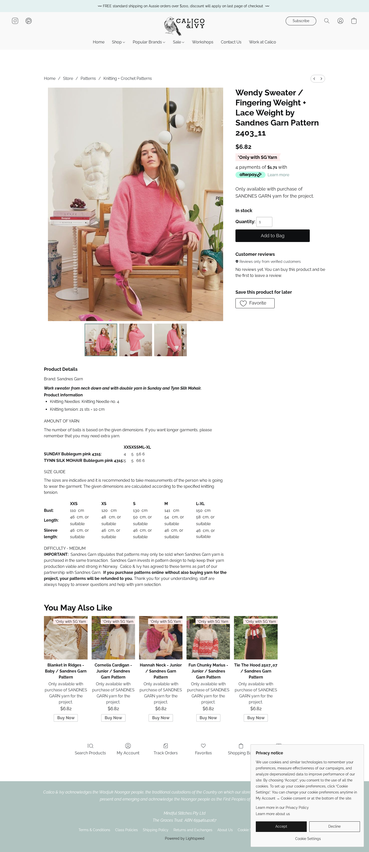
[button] (184, 26)
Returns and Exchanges (192, 830)
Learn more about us (273, 814)
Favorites (203, 753)
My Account (128, 753)
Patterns (88, 78)
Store (68, 78)
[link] (308, 837)
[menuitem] (314, 78)
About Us (225, 830)
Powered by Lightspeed (184, 838)
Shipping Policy (155, 830)
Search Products (90, 753)
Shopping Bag (241, 753)
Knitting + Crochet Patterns (127, 78)
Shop (117, 42)
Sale (177, 42)
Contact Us (231, 42)
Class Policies (126, 830)
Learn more (278, 174)
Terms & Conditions (94, 830)
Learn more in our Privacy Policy (282, 808)
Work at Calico (262, 42)
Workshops (202, 42)
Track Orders (166, 753)
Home (98, 42)
